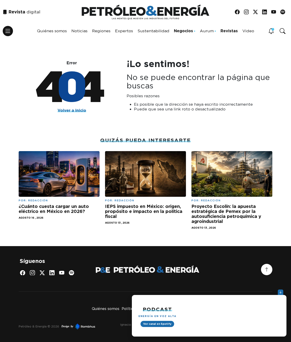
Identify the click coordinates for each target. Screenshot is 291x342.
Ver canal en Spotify (157, 323)
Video (248, 30)
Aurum (207, 30)
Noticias (79, 30)
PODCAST (157, 309)
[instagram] (248, 12)
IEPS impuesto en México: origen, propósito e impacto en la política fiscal (143, 211)
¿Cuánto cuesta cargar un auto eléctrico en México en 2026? (54, 209)
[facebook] (239, 12)
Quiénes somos (52, 30)
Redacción (38, 200)
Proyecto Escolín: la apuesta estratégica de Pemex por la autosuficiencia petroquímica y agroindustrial (226, 214)
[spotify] (284, 12)
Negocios (183, 30)
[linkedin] (266, 12)
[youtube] (275, 12)
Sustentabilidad (153, 30)
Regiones (101, 30)
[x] (257, 12)
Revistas (229, 30)
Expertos (124, 30)
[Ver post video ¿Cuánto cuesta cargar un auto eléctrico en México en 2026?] (59, 173)
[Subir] (266, 269)
